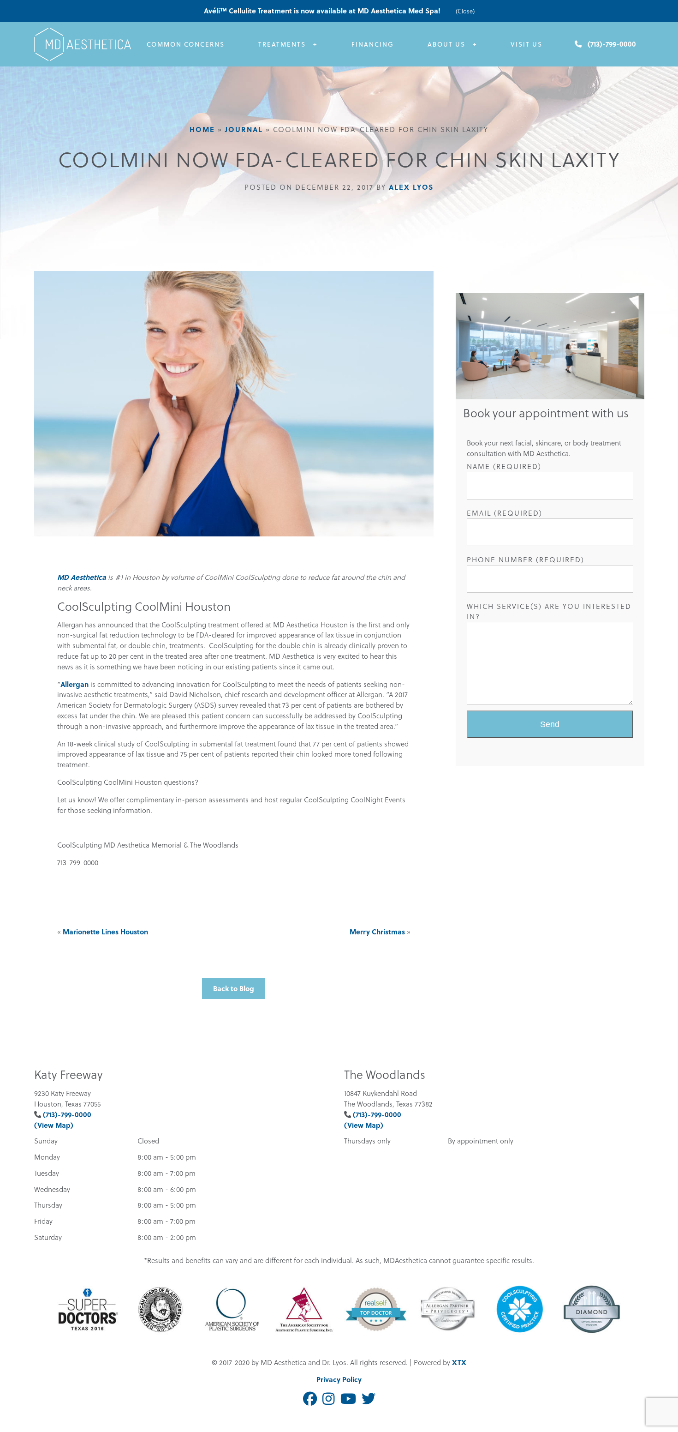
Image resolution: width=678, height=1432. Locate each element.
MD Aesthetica (81, 577)
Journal (244, 129)
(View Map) (53, 1125)
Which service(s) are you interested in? (549, 611)
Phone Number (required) (525, 559)
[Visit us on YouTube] (348, 1399)
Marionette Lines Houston (105, 932)
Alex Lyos (411, 187)
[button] (550, 724)
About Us (446, 44)
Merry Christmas (377, 932)
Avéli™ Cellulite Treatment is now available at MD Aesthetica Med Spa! (323, 11)
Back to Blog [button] (233, 988)
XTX (459, 1362)
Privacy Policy (339, 1379)
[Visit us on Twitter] (368, 1399)
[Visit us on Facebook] (310, 1399)
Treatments (282, 44)
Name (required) (504, 466)
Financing (372, 44)
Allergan (74, 684)
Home (202, 129)
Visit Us (526, 44)
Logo (85, 44)
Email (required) (504, 513)
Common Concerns (186, 44)
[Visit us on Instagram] (328, 1399)
